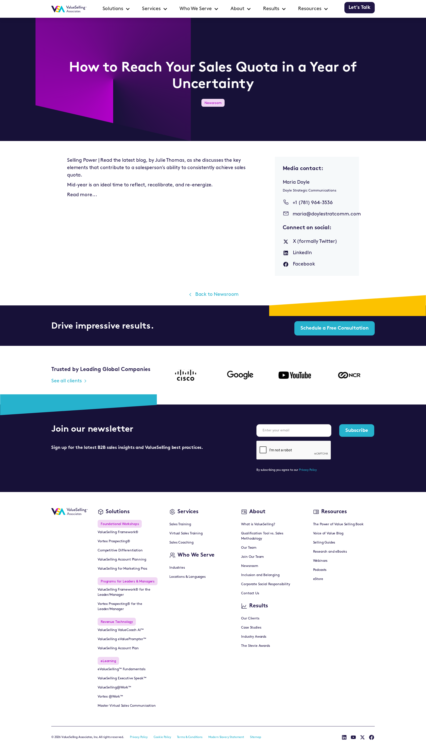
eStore (318, 579)
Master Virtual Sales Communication (127, 706)
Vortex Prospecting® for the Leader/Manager (120, 606)
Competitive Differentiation (120, 550)
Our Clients (250, 618)
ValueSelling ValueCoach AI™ (121, 630)
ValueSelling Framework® (118, 532)
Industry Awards (253, 637)
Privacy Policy (308, 470)
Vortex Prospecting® (114, 541)
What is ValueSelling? (258, 524)
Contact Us (250, 593)
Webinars (320, 561)
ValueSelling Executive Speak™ (122, 678)
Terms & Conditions (189, 737)
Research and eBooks (330, 552)
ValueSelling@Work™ (114, 687)
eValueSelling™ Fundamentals (121, 669)
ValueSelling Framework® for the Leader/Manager (124, 592)
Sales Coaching (181, 543)
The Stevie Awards (255, 646)
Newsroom (249, 566)
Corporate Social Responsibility (265, 584)
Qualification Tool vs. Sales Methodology (262, 536)
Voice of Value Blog (328, 533)
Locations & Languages (187, 577)
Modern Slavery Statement (226, 737)
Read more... (82, 195)
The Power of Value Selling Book (338, 524)
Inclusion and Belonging (260, 575)
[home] (69, 9)
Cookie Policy (162, 737)
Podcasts (320, 570)
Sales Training (180, 524)
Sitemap (255, 737)
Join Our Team (252, 557)
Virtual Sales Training (185, 533)
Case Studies (251, 628)
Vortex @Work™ (110, 697)
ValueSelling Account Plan (118, 648)
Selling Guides (324, 543)
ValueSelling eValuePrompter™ (122, 639)
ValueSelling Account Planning (122, 560)
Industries (177, 568)
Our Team (248, 548)
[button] (116, 9)
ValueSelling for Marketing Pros (122, 569)
